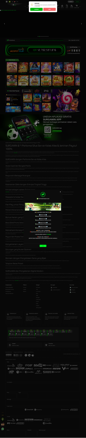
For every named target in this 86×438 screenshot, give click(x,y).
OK (43, 245)
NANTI (49, 9)
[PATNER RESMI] (43, 207)
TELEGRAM (49, 234)
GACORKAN (36, 9)
